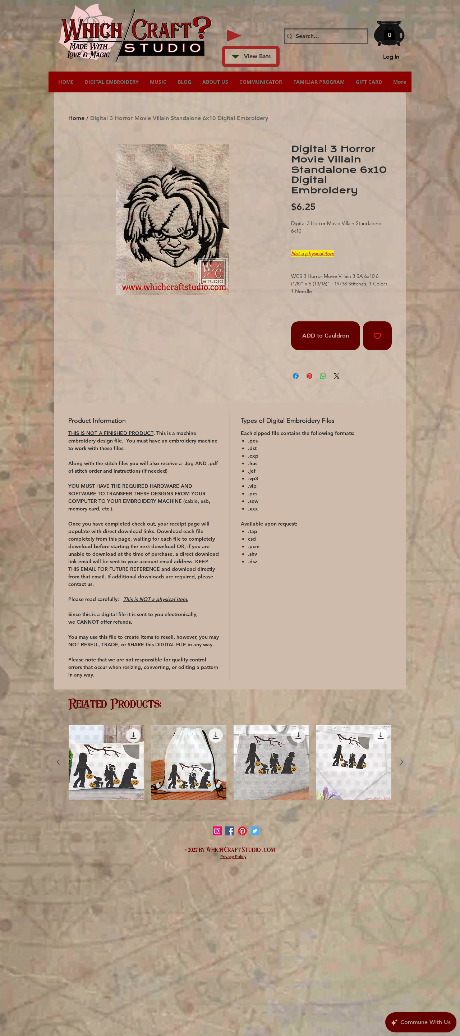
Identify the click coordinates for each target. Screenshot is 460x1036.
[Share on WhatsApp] (323, 376)
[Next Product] (401, 762)
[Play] (234, 35)
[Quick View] (106, 762)
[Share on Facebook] (295, 376)
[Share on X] (336, 376)
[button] (389, 32)
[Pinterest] (242, 830)
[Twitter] (254, 830)
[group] (230, 762)
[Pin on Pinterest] (309, 376)
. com (268, 849)
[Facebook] (229, 830)
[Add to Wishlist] (377, 335)
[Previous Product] (58, 762)
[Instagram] (217, 830)
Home (76, 118)
